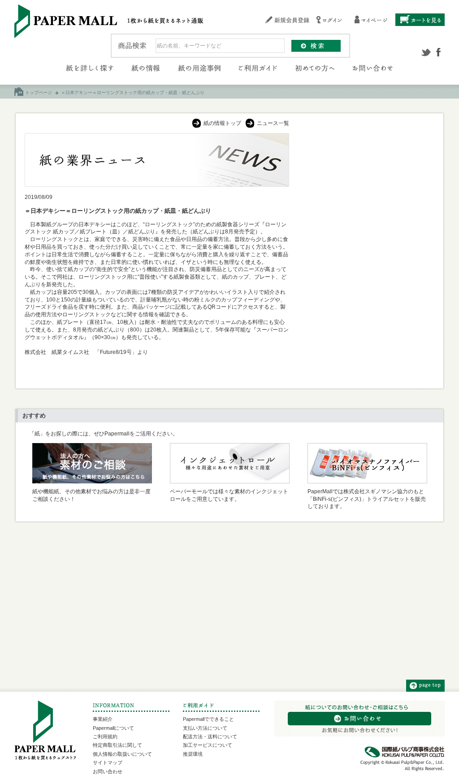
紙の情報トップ (222, 123)
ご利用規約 (105, 736)
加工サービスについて (207, 745)
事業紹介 (103, 719)
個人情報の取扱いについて (122, 754)
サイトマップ (107, 762)
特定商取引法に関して (117, 745)
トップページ (38, 92)
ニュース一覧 (273, 123)
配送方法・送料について (210, 736)
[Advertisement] (366, 189)
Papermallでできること (208, 719)
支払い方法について (205, 728)
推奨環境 (193, 754)
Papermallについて (113, 728)
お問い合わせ (107, 771)
